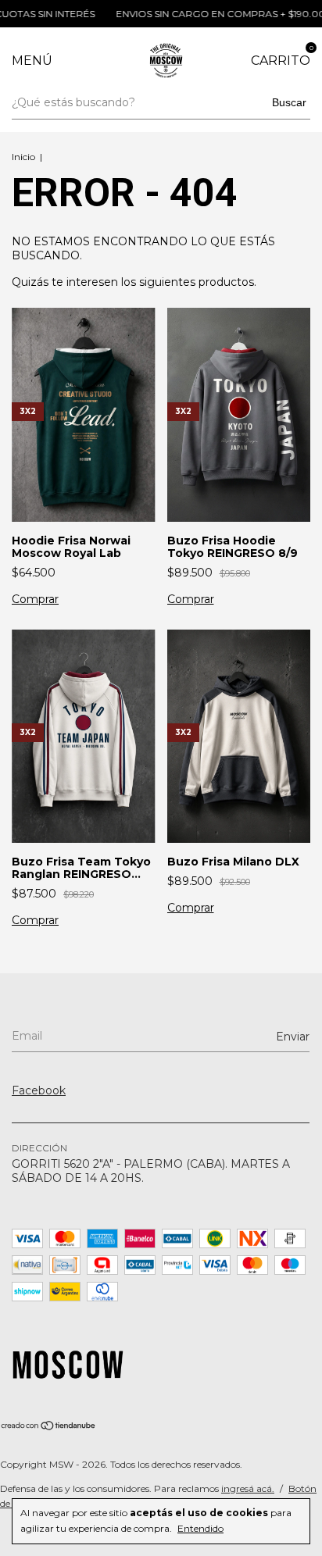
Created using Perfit (161, 319)
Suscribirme (161, 265)
